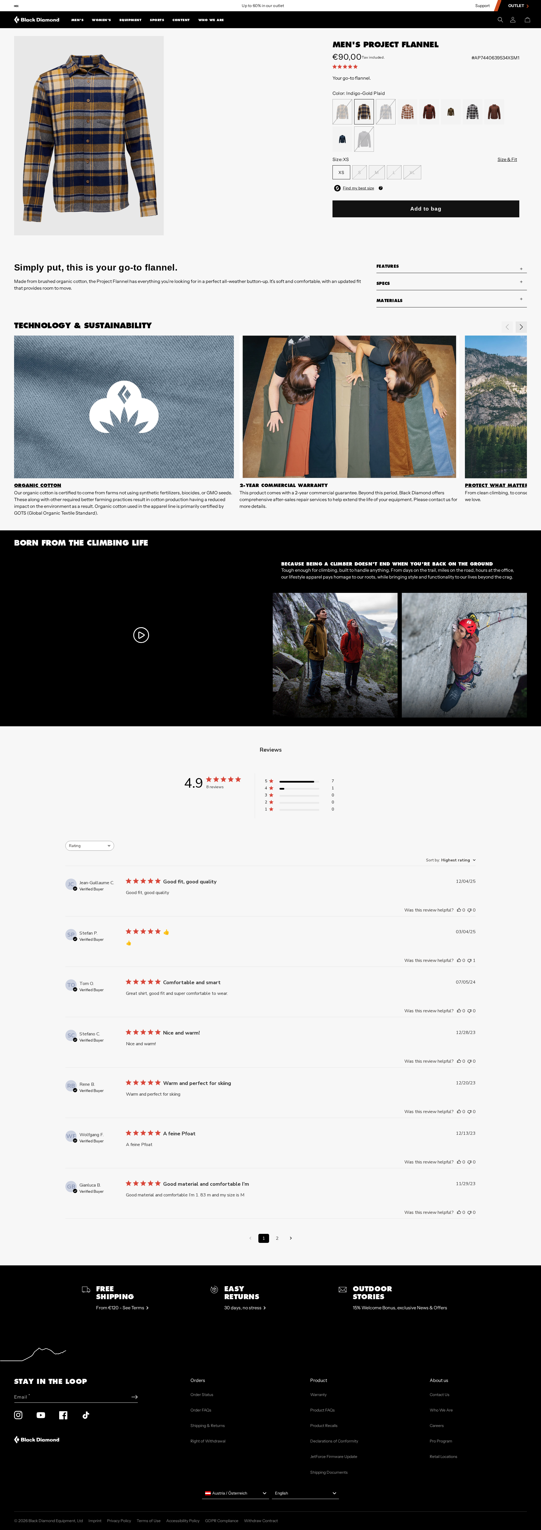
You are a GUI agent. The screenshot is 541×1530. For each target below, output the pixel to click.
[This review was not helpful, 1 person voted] (469, 960)
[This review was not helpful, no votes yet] (469, 910)
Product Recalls (324, 1425)
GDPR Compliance (221, 1520)
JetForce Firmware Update (333, 1456)
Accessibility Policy (182, 1520)
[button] (77, 20)
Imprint (94, 1520)
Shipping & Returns (207, 1425)
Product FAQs (322, 1410)
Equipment (130, 20)
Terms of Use (149, 1520)
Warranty (318, 1394)
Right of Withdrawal (207, 1441)
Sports (157, 20)
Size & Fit (507, 159)
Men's (77, 20)
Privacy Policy (119, 1520)
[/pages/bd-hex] (16, 5)
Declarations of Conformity (334, 1441)
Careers (437, 1425)
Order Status (201, 1394)
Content (181, 20)
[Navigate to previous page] (250, 1238)
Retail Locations (443, 1456)
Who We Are (211, 20)
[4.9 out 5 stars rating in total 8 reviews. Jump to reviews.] (346, 66)
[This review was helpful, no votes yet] (459, 910)
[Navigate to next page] (290, 1238)
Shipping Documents (329, 1472)
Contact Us (439, 1394)
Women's (101, 20)
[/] (36, 20)
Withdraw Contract (261, 1520)
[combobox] (89, 846)
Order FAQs (200, 1410)
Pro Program (441, 1441)
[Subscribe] (134, 1397)
